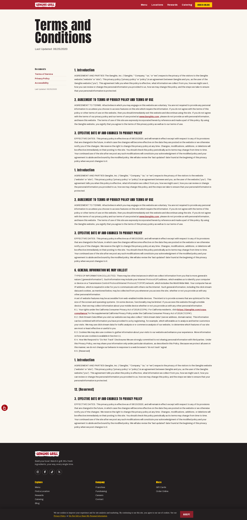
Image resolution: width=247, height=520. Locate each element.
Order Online (162, 491)
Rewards (172, 5)
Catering (187, 5)
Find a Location (42, 491)
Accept (186, 514)
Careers (99, 495)
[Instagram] (38, 472)
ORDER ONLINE (203, 4)
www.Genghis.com (149, 116)
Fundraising (101, 491)
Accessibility (41, 83)
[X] (59, 472)
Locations (157, 5)
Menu (144, 5)
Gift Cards (161, 487)
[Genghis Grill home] (45, 4)
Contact (99, 499)
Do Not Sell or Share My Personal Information (88, 516)
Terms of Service (44, 74)
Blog (37, 503)
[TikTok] (52, 472)
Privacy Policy (42, 78)
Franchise (100, 487)
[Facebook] (45, 472)
